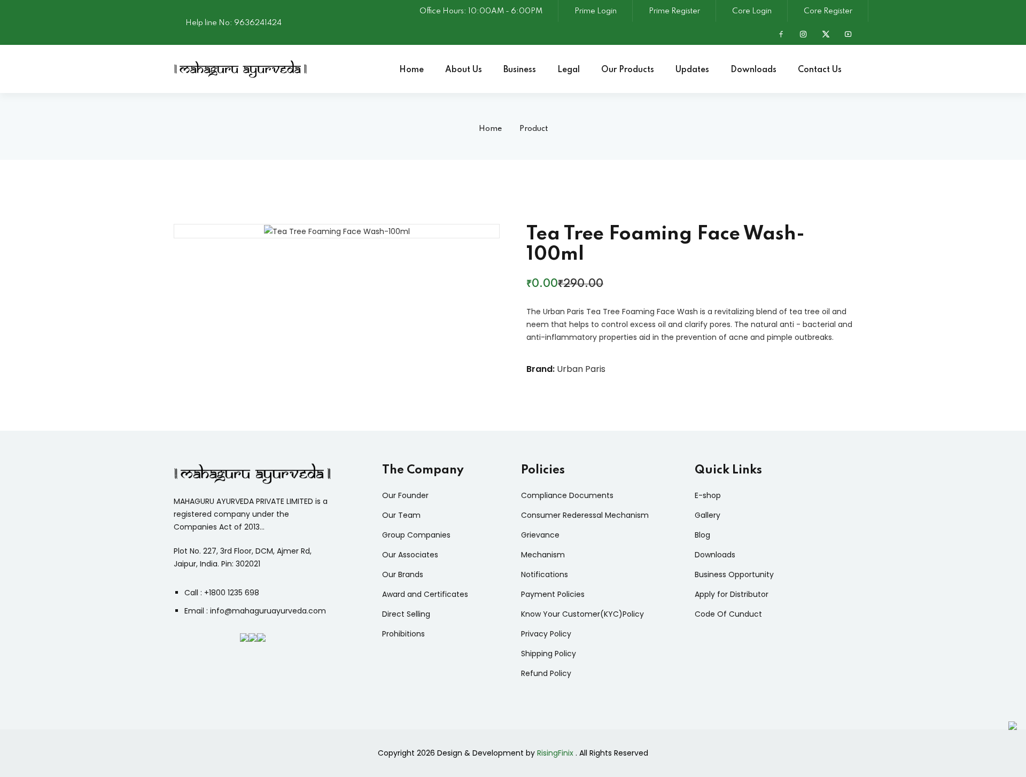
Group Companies (416, 535)
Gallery (707, 515)
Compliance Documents (567, 495)
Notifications (544, 574)
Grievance (540, 535)
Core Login (752, 11)
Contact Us (820, 70)
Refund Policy (546, 673)
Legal (568, 70)
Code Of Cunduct (728, 614)
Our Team (401, 515)
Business (519, 70)
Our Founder (405, 495)
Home (411, 70)
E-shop (708, 495)
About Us (463, 70)
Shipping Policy (548, 653)
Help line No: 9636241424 (233, 23)
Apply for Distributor (731, 594)
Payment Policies (553, 594)
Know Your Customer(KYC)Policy (582, 614)
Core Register (828, 11)
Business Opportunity (734, 574)
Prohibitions (403, 633)
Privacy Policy (546, 633)
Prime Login (595, 11)
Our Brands (402, 574)
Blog (702, 535)
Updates (692, 70)
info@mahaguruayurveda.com (268, 610)
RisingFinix (555, 753)
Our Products (627, 70)
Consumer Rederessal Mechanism (585, 515)
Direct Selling (406, 614)
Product (533, 129)
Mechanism (543, 554)
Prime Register (674, 11)
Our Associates (410, 554)
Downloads (753, 70)
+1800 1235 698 (231, 592)
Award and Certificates (425, 594)
